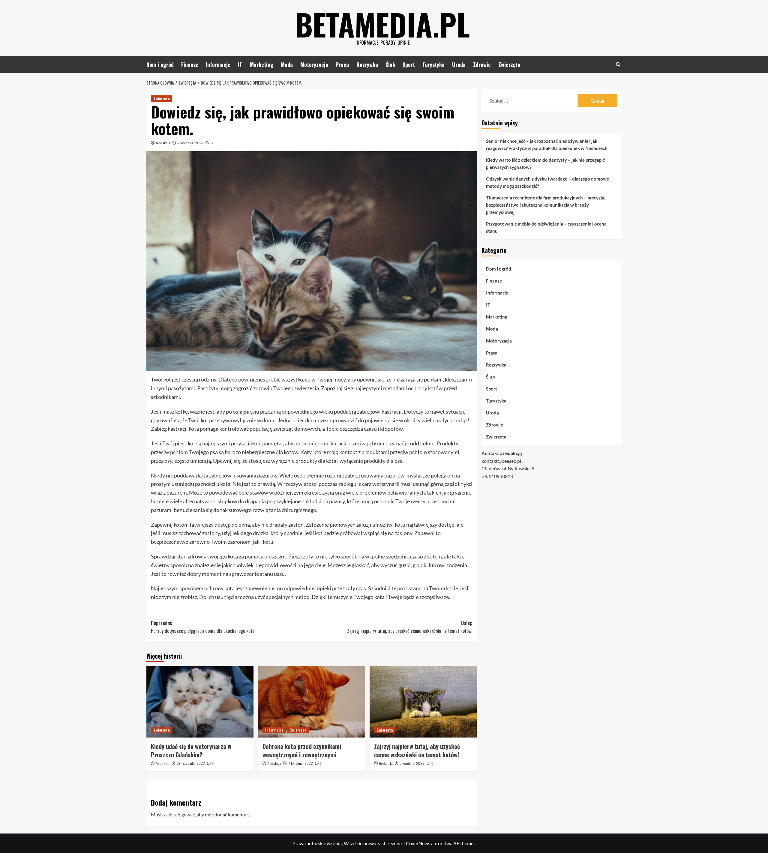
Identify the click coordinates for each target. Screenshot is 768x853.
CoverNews (418, 843)
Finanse (189, 64)
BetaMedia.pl (382, 24)
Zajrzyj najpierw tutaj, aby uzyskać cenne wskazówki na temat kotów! (417, 750)
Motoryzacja (314, 64)
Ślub (390, 64)
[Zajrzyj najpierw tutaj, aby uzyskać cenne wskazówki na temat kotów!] (423, 702)
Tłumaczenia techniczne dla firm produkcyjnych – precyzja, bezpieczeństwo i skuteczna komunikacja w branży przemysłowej (545, 205)
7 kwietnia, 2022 (190, 143)
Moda (287, 64)
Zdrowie (482, 64)
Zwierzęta (509, 64)
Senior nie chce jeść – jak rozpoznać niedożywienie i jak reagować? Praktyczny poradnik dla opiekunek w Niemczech (547, 144)
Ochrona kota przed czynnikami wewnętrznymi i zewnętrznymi (301, 750)
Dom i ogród (160, 64)
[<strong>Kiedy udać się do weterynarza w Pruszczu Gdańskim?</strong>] (200, 702)
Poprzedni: (202, 626)
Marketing (261, 64)
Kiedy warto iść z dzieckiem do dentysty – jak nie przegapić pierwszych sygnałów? (545, 163)
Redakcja (163, 143)
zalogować (184, 814)
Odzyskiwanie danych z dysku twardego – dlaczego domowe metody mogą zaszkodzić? (547, 182)
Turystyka (433, 64)
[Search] (618, 64)
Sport (409, 64)
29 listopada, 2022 (191, 763)
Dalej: (409, 626)
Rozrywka (367, 64)
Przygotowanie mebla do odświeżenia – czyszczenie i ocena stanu (546, 227)
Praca (342, 64)
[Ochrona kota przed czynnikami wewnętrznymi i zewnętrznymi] (311, 702)
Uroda (459, 64)
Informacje (218, 64)
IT (240, 64)
